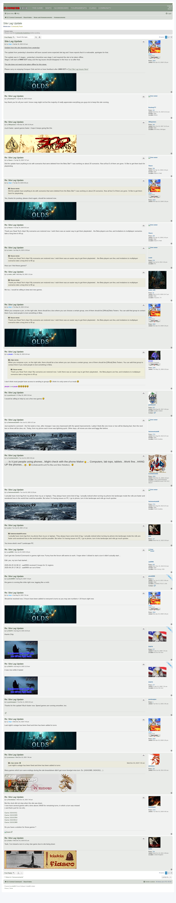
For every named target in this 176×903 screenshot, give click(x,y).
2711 (154, 434)
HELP (170, 7)
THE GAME (37, 8)
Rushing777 (152, 107)
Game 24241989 (11, 822)
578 (154, 260)
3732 (154, 810)
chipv (150, 54)
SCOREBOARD (61, 8)
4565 (154, 476)
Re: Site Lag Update (14, 96)
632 (154, 407)
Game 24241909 (11, 815)
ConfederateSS (153, 473)
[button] (171, 37)
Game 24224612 (11, 820)
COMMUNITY (105, 8)
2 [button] (168, 37)
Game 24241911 (11, 813)
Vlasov (150, 165)
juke (149, 536)
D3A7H (150, 646)
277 (154, 649)
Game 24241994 (11, 817)
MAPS (48, 8)
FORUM (169, 6)
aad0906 (151, 561)
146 (154, 124)
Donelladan (152, 807)
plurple (150, 361)
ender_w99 (151, 290)
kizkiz (150, 849)
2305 (154, 367)
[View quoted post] (20, 763)
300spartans (152, 122)
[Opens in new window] (5, 713)
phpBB (13, 886)
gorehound (152, 405)
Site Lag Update (12, 23)
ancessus (151, 766)
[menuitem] (16, 13)
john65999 (151, 576)
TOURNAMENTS (78, 8)
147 (154, 539)
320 (154, 768)
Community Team (17, 26)
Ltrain (150, 257)
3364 (154, 60)
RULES (170, 9)
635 (154, 564)
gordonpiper (152, 699)
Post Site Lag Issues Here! (78, 69)
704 (154, 851)
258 (154, 168)
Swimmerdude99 (153, 431)
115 (154, 110)
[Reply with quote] (143, 41)
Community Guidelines (22, 33)
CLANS (92, 8)
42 (153, 293)
